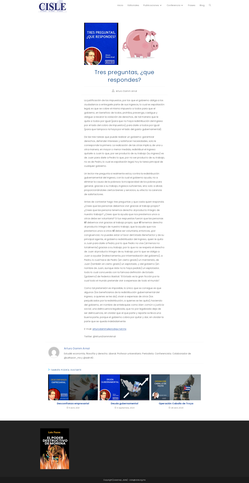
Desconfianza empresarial (73, 403)
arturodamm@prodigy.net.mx (109, 329)
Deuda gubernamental (124, 403)
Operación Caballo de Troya (176, 403)
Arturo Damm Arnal (126, 91)
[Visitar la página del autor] (54, 352)
